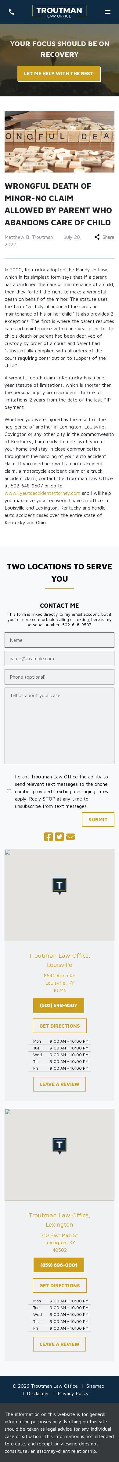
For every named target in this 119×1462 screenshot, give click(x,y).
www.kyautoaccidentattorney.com (42, 493)
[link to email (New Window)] (70, 837)
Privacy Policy (73, 1393)
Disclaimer (38, 1393)
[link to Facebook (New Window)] (48, 837)
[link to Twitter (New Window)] (59, 837)
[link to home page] (59, 12)
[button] (60, 886)
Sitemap (95, 1386)
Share (108, 237)
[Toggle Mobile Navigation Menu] (107, 12)
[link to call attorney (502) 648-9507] (11, 12)
